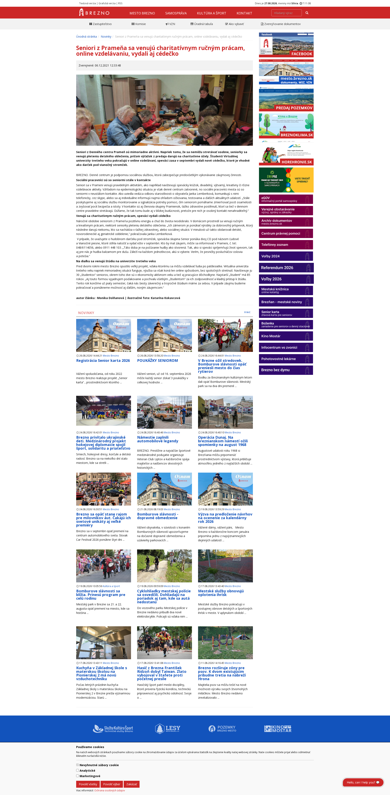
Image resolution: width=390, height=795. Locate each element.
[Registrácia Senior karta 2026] (103, 340)
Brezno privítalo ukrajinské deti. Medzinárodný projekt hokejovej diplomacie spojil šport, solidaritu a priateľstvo (103, 443)
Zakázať (131, 784)
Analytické (87, 770)
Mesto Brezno (142, 13)
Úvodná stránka (86, 36)
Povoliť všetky (88, 784)
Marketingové (90, 776)
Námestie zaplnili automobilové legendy (157, 439)
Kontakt (244, 13)
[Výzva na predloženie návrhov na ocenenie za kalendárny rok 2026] (225, 494)
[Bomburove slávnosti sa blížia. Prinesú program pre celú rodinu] (103, 566)
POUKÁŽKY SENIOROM (157, 360)
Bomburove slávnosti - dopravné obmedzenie (157, 516)
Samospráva (176, 13)
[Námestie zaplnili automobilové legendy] (164, 412)
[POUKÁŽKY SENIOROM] (164, 340)
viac (247, 312)
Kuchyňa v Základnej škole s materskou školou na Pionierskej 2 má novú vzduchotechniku (101, 673)
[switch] (77, 764)
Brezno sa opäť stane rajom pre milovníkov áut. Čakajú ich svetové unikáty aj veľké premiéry (103, 519)
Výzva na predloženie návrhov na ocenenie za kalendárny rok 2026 (225, 518)
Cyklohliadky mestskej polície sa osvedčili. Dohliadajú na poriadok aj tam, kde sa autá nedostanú (164, 596)
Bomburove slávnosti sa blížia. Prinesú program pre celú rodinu (100, 594)
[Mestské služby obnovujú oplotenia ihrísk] (225, 566)
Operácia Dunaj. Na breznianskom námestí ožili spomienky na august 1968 (223, 441)
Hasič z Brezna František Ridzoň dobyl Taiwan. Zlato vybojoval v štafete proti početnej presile (161, 673)
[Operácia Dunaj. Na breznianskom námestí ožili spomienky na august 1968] (225, 412)
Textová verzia (87, 3)
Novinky (106, 36)
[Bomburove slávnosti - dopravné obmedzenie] (164, 494)
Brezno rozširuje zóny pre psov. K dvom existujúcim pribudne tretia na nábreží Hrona (222, 673)
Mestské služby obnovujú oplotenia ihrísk (221, 592)
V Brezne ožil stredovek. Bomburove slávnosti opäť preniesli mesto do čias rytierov (222, 366)
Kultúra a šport (211, 13)
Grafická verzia (107, 3)
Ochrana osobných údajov (109, 790)
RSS (120, 3)
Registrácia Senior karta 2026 (103, 360)
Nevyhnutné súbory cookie (99, 765)
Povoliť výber (111, 784)
